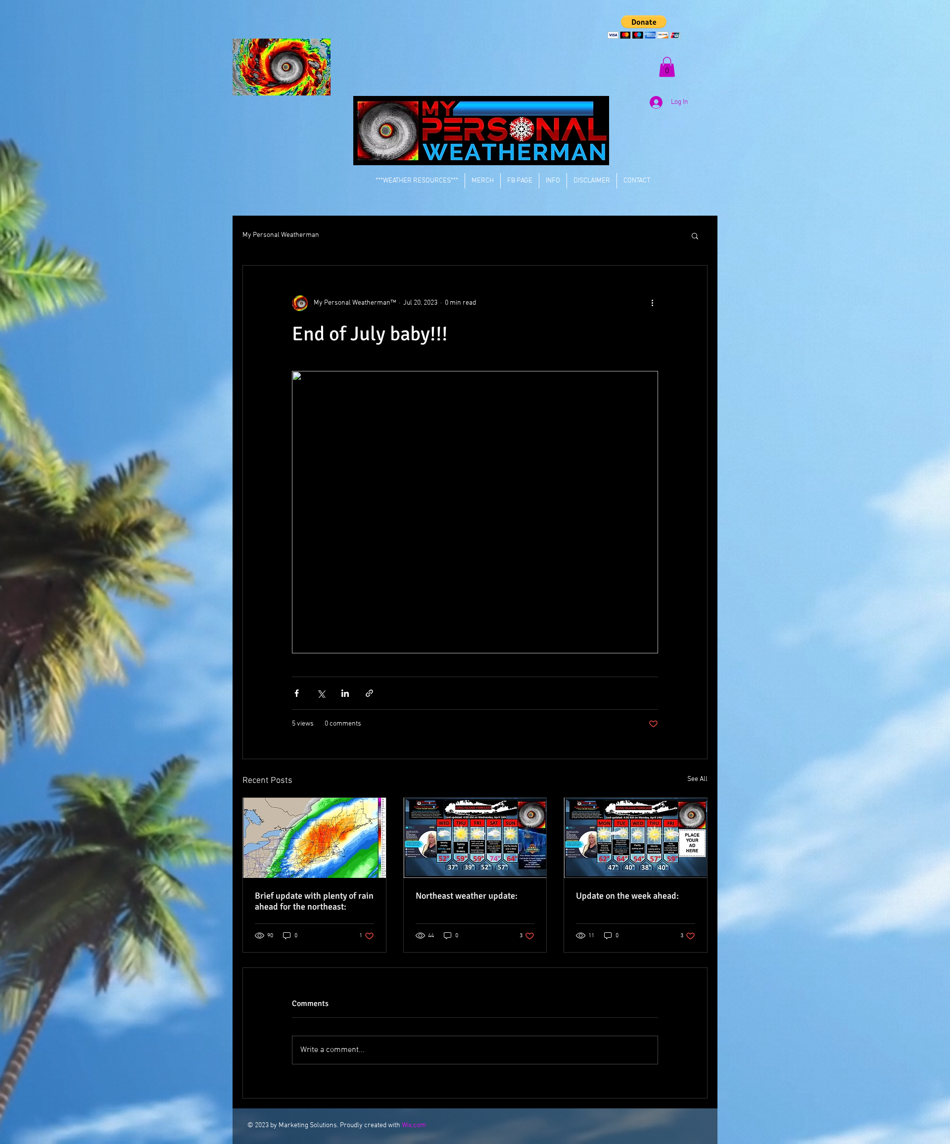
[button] (644, 27)
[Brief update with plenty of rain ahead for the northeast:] (314, 838)
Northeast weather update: (467, 895)
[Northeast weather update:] (475, 838)
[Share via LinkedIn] (345, 693)
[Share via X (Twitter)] (321, 693)
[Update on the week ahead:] (635, 838)
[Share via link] (369, 693)
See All (697, 779)
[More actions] (652, 303)
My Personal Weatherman (280, 235)
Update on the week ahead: (627, 895)
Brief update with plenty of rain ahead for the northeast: (314, 901)
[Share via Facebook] (296, 693)
